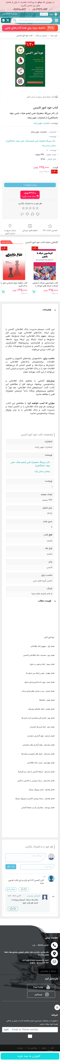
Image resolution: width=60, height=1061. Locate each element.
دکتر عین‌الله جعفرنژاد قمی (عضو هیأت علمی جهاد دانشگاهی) (30, 141)
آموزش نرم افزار (41, 35)
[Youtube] (57, 1007)
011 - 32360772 (40, 945)
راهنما (44, 1048)
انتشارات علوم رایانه (42, 123)
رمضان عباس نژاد (49, 145)
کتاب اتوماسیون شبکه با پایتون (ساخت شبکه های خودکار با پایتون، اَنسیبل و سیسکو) (45, 286)
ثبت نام (44, 14)
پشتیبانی (50, 1051)
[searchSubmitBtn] (14, 20)
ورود (51, 14)
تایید (6, 1029)
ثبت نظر (11, 867)
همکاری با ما (32, 1048)
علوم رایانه (53, 35)
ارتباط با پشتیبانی (48, 971)
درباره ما (20, 1048)
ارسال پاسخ (11, 889)
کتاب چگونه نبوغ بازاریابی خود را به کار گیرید (14, 284)
